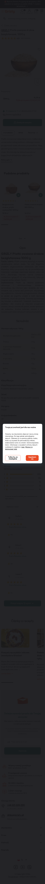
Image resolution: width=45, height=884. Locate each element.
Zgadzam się (32, 458)
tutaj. (23, 447)
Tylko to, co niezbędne (13, 458)
